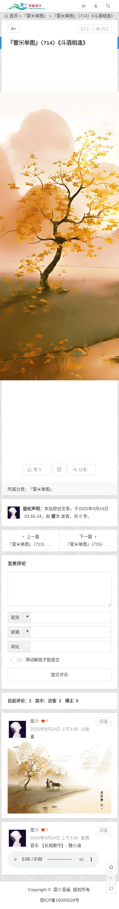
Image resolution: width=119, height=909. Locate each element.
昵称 (20, 617)
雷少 (55, 516)
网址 (15, 646)
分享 (82, 469)
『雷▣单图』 (35, 15)
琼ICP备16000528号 (59, 900)
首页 (13, 15)
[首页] (111, 867)
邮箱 (20, 632)
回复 (103, 721)
